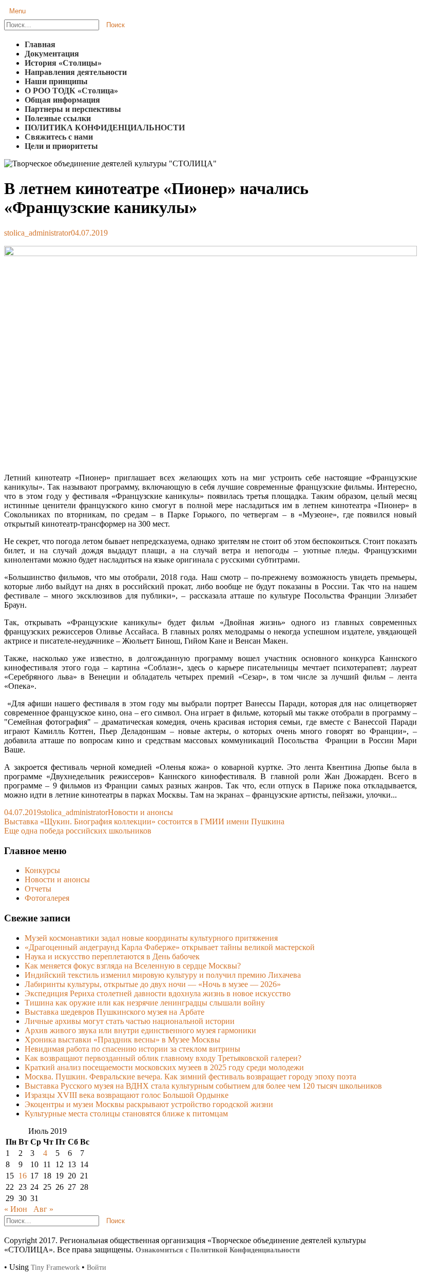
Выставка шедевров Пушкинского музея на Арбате (114, 1012)
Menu (17, 11)
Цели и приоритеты (61, 146)
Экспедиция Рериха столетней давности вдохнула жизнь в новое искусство (158, 993)
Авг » (43, 1209)
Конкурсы (42, 870)
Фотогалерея (47, 898)
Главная (40, 44)
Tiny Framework (55, 1267)
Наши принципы (56, 81)
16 (22, 1175)
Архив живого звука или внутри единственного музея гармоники (140, 1030)
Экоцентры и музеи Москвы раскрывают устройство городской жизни (149, 1104)
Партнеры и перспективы (73, 109)
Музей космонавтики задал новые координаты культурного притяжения (151, 938)
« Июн (15, 1209)
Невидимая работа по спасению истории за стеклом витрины (132, 1049)
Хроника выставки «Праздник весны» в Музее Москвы (122, 1039)
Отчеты (38, 888)
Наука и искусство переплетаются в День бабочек (112, 956)
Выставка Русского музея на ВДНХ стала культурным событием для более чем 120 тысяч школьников (203, 1085)
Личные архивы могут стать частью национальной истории (130, 1021)
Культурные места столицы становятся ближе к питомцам (126, 1113)
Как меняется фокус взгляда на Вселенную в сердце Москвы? (133, 965)
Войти (96, 1267)
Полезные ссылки (58, 118)
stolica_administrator (37, 232)
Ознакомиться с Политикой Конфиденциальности (218, 1250)
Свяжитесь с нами (59, 136)
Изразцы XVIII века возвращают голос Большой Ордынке (126, 1095)
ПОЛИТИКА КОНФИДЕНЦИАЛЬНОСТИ (105, 127)
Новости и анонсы (140, 812)
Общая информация (62, 99)
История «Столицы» (63, 63)
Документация (52, 53)
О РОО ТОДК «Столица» (71, 90)
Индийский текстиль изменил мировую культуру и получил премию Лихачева (163, 975)
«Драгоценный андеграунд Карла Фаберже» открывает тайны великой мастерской (170, 947)
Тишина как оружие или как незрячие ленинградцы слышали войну (145, 1002)
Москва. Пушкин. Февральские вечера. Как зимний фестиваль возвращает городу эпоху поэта (190, 1076)
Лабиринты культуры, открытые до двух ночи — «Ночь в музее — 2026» (153, 984)
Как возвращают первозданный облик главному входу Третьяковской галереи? (163, 1058)
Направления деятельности (76, 72)
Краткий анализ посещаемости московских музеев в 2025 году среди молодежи (164, 1067)
